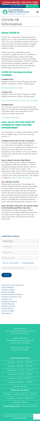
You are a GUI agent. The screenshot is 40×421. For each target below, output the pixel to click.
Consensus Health (20, 418)
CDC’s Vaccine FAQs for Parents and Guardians (19, 100)
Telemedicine (6, 313)
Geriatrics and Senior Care (11, 297)
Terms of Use (23, 414)
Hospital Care (6, 299)
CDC (28, 68)
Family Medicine (7, 287)
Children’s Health (7, 290)
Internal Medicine (7, 304)
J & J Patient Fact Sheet (10, 117)
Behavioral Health (8, 292)
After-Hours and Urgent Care (12, 285)
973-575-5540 (18, 6)
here (8, 136)
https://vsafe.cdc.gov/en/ (22, 178)
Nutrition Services (8, 306)
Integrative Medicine (9, 301)
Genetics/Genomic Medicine (12, 294)
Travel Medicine (7, 308)
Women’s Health (7, 311)
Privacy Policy (11, 414)
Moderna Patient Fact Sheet (12, 88)
